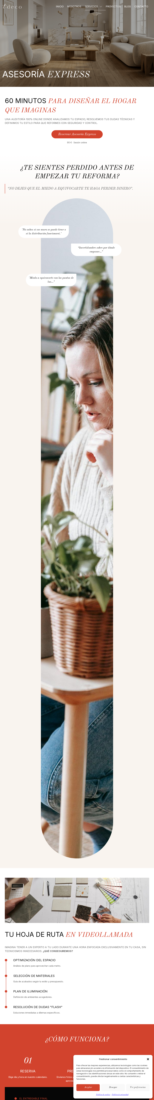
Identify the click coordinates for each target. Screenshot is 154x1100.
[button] (147, 1059)
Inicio (60, 6)
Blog (127, 6)
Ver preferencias (138, 1087)
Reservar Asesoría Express (77, 134)
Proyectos (113, 6)
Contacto (141, 6)
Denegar (113, 1087)
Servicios (91, 6)
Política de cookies (103, 1095)
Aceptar (88, 1087)
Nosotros (74, 6)
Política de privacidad (120, 1095)
